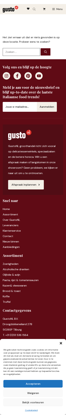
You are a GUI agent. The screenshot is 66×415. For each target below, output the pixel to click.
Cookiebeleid (31, 410)
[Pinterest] (28, 76)
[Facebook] (17, 76)
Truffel (6, 302)
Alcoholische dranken (16, 269)
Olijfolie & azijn (11, 274)
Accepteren (33, 384)
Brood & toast (12, 291)
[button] (61, 343)
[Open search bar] (34, 9)
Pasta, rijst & (11, 280)
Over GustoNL (11, 220)
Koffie (6, 296)
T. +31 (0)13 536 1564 (15, 335)
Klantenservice (12, 230)
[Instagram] (6, 76)
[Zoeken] (45, 52)
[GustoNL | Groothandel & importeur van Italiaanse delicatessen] (10, 9)
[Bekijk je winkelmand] (44, 9)
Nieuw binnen (11, 241)
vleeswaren (20, 285)
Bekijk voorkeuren (33, 402)
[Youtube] (39, 76)
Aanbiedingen (11, 247)
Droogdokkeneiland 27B (17, 324)
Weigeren (33, 393)
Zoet (6, 264)
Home (6, 209)
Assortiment (10, 214)
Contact (8, 236)
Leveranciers (10, 225)
